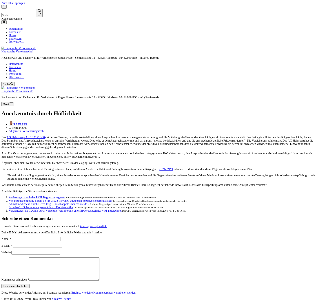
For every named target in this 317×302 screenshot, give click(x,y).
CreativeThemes (61, 298)
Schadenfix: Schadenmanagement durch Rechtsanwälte (41, 207)
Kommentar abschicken (15, 286)
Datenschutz (16, 63)
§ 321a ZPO (166, 169)
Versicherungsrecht (33, 131)
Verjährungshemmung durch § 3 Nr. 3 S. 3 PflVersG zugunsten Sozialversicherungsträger (60, 200)
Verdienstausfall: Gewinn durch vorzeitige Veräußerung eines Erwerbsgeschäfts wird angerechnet (65, 210)
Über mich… (16, 77)
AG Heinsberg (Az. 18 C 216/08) (26, 137)
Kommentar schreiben (15, 279)
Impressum (15, 73)
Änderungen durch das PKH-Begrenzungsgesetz (37, 197)
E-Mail (6, 245)
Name (6, 238)
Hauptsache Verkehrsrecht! (17, 51)
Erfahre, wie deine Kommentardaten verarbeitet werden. (103, 292)
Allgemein (15, 131)
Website (6, 252)
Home (12, 70)
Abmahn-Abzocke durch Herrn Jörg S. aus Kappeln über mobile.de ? (49, 204)
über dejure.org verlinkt (93, 226)
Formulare (15, 67)
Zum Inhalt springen (13, 3)
